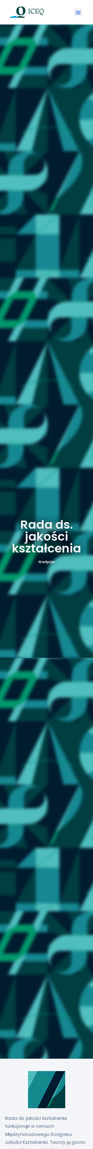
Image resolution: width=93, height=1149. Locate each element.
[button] (78, 12)
